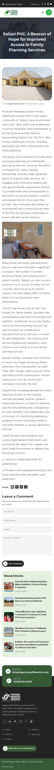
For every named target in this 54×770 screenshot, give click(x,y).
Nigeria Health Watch (16, 104)
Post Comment (15, 564)
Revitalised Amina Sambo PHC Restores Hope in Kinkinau (30, 599)
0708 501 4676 (23, 681)
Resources (36, 734)
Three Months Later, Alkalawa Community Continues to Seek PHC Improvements (30, 614)
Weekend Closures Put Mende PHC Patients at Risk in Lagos (30, 629)
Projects (8, 739)
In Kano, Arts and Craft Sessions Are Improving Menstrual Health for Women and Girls (32, 645)
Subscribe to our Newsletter (21, 748)
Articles (8, 734)
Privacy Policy (8, 767)
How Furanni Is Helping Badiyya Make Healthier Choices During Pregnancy (31, 584)
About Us (35, 730)
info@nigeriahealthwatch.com (30, 672)
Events (8, 730)
